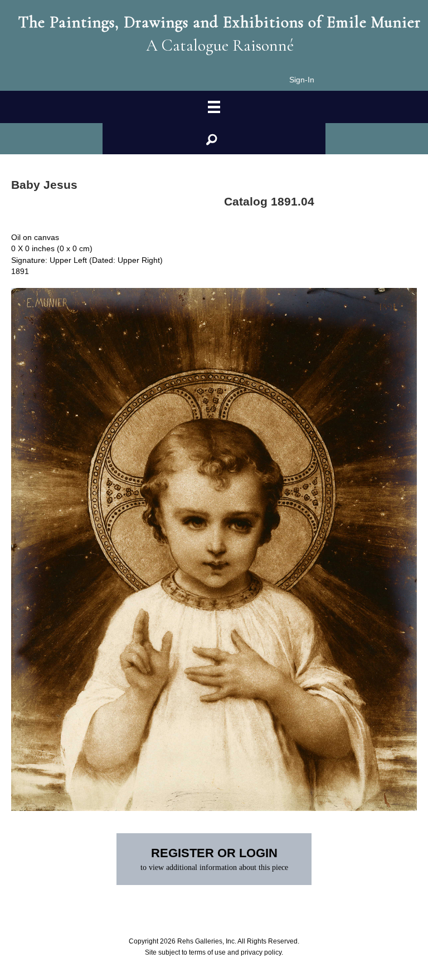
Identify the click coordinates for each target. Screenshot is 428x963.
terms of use (207, 952)
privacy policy (261, 952)
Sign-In (301, 79)
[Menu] (214, 107)
